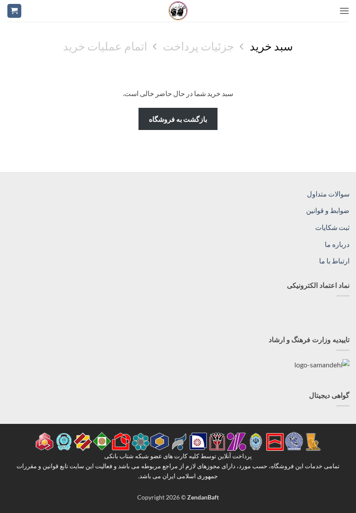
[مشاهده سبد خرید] (14, 11)
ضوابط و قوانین (327, 210)
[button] (344, 10)
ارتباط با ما (334, 260)
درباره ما (337, 244)
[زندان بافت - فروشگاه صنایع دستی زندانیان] (178, 10)
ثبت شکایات (332, 227)
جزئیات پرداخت (198, 46)
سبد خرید (271, 46)
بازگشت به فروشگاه (178, 119)
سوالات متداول (328, 194)
